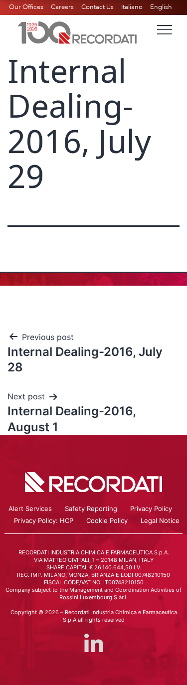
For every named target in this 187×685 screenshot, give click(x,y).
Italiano (132, 6)
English (161, 6)
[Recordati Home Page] (77, 31)
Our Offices (26, 6)
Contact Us (97, 6)
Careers (62, 6)
